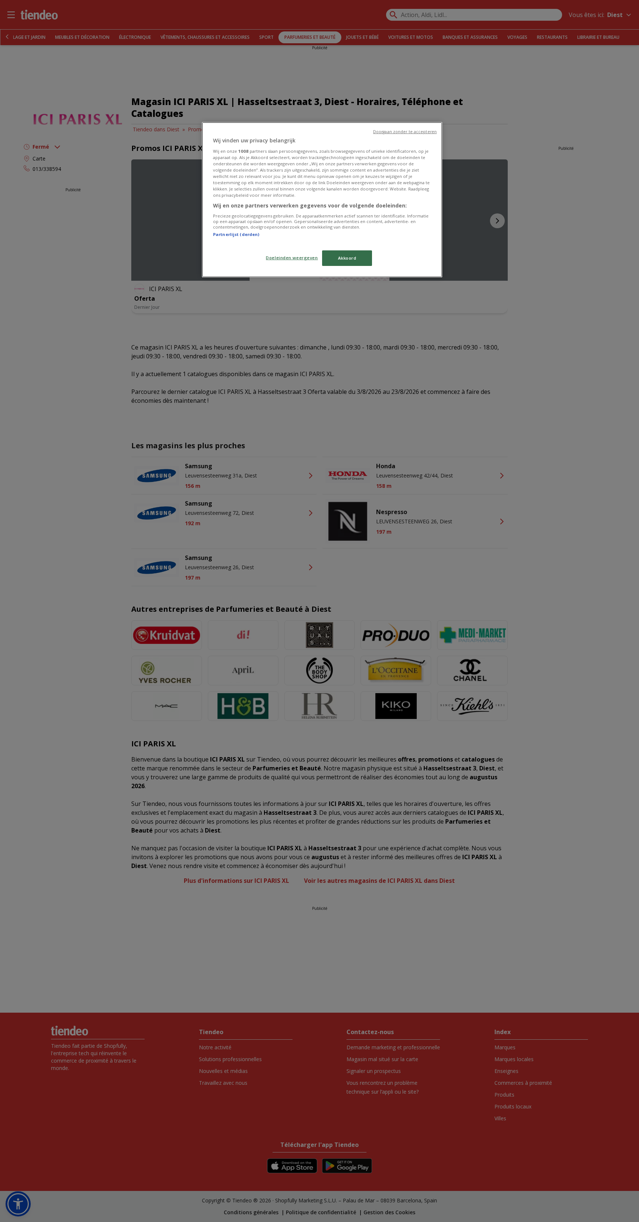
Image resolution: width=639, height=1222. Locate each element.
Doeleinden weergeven (292, 257)
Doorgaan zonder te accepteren (405, 131)
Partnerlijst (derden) (236, 234)
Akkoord (347, 258)
